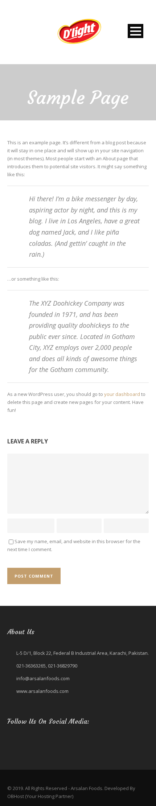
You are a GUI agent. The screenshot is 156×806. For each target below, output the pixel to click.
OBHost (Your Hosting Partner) (40, 796)
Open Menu (135, 31)
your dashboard (122, 394)
